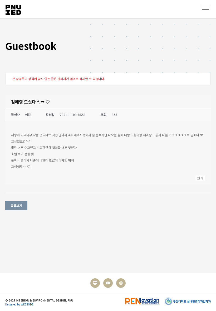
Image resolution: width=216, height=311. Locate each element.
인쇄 (200, 178)
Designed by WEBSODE (19, 304)
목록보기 (16, 205)
